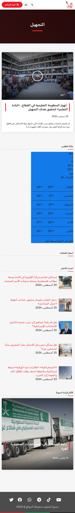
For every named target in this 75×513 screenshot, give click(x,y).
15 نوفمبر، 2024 (60, 458)
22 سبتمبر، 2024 (60, 116)
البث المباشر (12, 4)
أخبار (62, 95)
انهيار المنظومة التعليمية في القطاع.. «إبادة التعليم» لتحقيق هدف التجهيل (40, 107)
